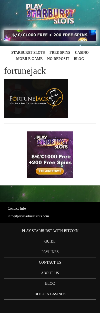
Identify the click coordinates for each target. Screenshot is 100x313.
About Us (50, 273)
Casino (82, 53)
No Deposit (58, 59)
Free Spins (59, 53)
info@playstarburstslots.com (28, 216)
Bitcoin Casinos (50, 294)
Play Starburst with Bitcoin (50, 231)
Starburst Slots (28, 53)
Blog (79, 59)
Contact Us (50, 262)
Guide (50, 241)
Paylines (50, 252)
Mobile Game (29, 59)
